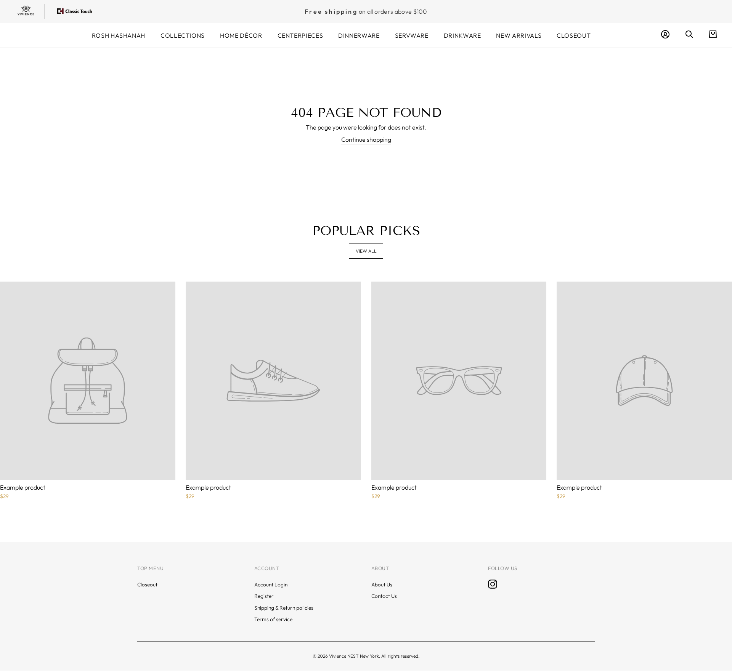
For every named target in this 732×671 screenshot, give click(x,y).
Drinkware (462, 35)
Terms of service (273, 619)
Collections (183, 35)
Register (264, 596)
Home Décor (241, 35)
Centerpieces (300, 35)
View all (366, 251)
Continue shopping (366, 139)
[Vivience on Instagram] (492, 584)
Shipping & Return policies (283, 607)
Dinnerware (358, 35)
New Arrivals (518, 35)
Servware (412, 35)
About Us (381, 584)
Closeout (574, 35)
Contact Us (384, 596)
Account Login (270, 584)
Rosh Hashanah (118, 35)
